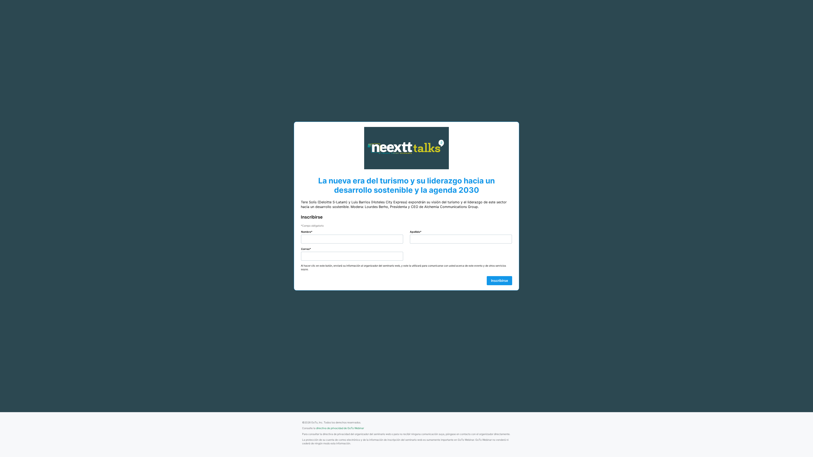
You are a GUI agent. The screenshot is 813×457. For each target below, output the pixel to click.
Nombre (306, 231)
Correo (305, 249)
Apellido (415, 231)
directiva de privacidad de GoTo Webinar (340, 428)
